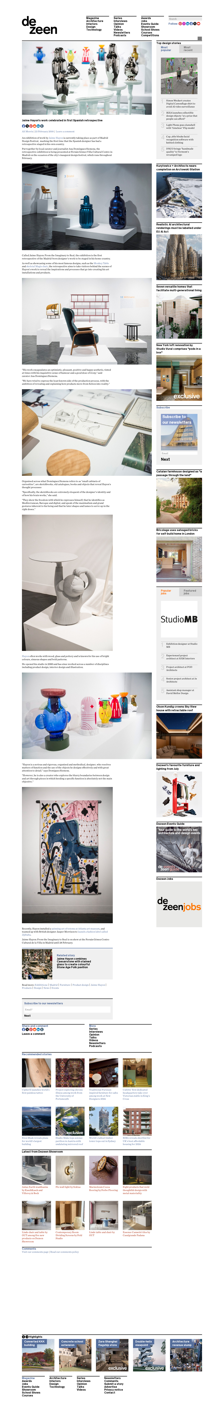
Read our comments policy (64, 1251)
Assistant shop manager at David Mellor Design (180, 692)
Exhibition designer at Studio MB (181, 645)
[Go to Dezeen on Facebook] (191, 24)
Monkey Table (101, 263)
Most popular (166, 49)
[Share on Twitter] (27, 126)
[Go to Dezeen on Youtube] (199, 24)
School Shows (150, 29)
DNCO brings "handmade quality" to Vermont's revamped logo (179, 151)
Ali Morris (27, 131)
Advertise (110, 1386)
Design (90, 26)
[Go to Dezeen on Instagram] (184, 24)
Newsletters (122, 32)
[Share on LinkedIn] (38, 126)
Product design (81, 985)
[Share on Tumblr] (42, 126)
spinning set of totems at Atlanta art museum (76, 928)
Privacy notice (113, 1389)
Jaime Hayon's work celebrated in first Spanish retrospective (62, 120)
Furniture (65, 985)
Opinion (119, 24)
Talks (117, 26)
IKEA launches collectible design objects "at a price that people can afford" (181, 115)
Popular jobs (166, 592)
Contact (109, 1392)
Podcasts (120, 35)
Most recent (188, 49)
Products (27, 988)
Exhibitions (41, 985)
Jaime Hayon (56, 137)
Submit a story (113, 1384)
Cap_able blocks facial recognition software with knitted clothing (180, 139)
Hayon (25, 656)
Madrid (54, 985)
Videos (118, 29)
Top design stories (168, 43)
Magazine (92, 18)
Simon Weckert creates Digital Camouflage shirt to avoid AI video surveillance (180, 103)
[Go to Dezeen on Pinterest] (180, 24)
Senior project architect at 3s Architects (181, 680)
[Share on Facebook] (24, 126)
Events (55, 988)
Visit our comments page (35, 1251)
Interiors (92, 24)
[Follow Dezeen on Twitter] (195, 24)
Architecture (94, 21)
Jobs (144, 21)
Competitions (150, 35)
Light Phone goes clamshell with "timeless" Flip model (180, 126)
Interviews (120, 21)
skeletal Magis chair (37, 266)
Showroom (148, 26)
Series (118, 18)
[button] (199, 39)
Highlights (35, 1336)
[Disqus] (87, 1293)
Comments (111, 1381)
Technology (94, 29)
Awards (146, 18)
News (46, 988)
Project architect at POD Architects (179, 668)
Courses (146, 32)
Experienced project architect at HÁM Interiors (180, 657)
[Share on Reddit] (35, 126)
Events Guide (150, 24)
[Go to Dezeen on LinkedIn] (188, 24)
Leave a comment (65, 131)
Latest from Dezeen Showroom (42, 1151)
